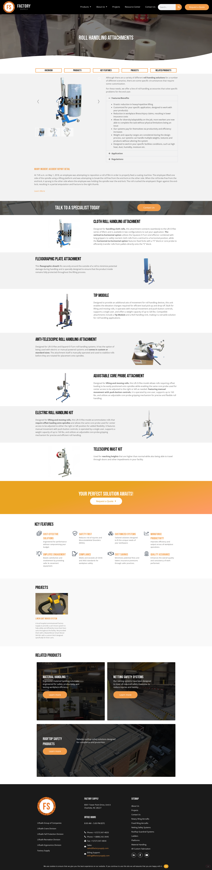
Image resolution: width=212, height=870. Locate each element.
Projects (135, 70)
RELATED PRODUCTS (163, 70)
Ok (166, 866)
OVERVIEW (49, 70)
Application (117, 153)
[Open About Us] (106, 6)
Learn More (39, 191)
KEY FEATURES (106, 70)
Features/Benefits (120, 98)
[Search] (179, 7)
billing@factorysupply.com (98, 855)
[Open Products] (90, 6)
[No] (208, 866)
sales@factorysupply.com (98, 848)
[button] (142, 98)
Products (77, 70)
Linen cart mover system (46, 618)
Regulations (117, 159)
